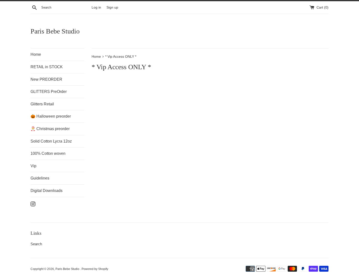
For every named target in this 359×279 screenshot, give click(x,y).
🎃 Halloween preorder (51, 116)
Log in (96, 7)
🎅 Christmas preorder (50, 129)
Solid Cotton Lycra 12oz (51, 141)
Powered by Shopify (95, 269)
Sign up (112, 7)
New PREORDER (46, 79)
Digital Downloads (47, 191)
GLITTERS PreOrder (49, 91)
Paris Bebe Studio (55, 31)
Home (36, 54)
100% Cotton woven (48, 153)
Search (36, 244)
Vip (33, 166)
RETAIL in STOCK (47, 67)
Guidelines (40, 178)
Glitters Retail (42, 104)
